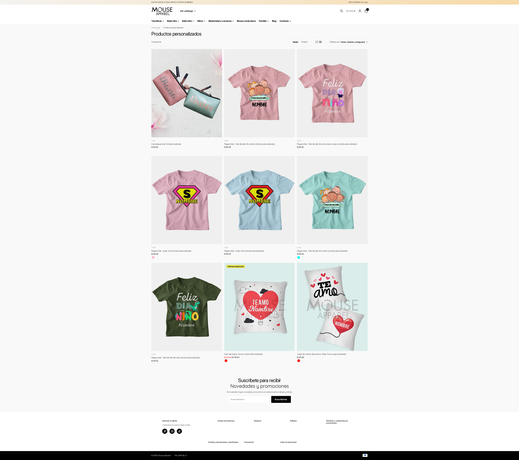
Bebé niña (172, 21)
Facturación (249, 442)
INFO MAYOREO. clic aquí (358, 2)
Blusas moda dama (246, 21)
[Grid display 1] (317, 42)
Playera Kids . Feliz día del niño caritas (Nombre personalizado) (249, 144)
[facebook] (164, 431)
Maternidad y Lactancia (220, 21)
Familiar (262, 21)
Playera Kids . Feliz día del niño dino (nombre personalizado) (175, 357)
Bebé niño (187, 21)
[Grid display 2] (320, 42)
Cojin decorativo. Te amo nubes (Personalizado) (243, 354)
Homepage (155, 27)
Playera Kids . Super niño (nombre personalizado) (244, 251)
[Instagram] (172, 431)
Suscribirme (281, 399)
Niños (200, 21)
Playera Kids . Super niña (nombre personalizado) (171, 251)
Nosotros (257, 421)
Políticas (293, 421)
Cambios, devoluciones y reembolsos (223, 442)
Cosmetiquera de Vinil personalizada (166, 144)
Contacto (284, 21)
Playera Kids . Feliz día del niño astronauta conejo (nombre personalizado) (327, 144)
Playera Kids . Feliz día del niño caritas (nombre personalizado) (322, 251)
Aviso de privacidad (288, 442)
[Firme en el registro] (360, 11)
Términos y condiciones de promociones (337, 422)
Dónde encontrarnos (226, 421)
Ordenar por (335, 42)
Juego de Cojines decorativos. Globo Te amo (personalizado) (321, 354)
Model (295, 42)
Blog (274, 21)
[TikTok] (179, 431)
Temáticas (156, 21)
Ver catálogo (187, 11)
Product (304, 42)
